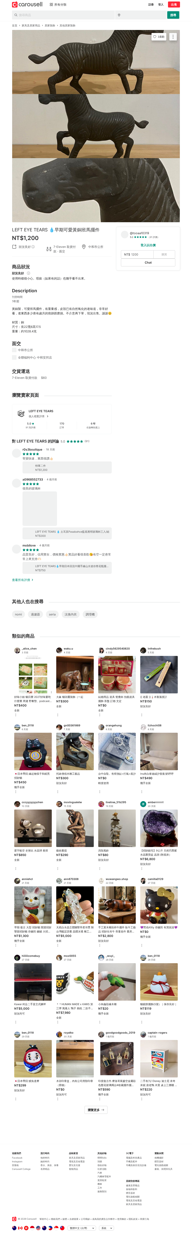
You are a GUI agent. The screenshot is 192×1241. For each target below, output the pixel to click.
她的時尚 (45, 1161)
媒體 (64, 1219)
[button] (68, 416)
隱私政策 (133, 1219)
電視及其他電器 (77, 1161)
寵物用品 (73, 1169)
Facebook (17, 1157)
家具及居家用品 (77, 1157)
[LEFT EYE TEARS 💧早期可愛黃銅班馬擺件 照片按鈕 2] (96, 126)
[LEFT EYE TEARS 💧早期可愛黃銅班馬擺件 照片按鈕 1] (96, 62)
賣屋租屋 (102, 1180)
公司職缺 (85, 1219)
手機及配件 (131, 1161)
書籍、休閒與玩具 (163, 1169)
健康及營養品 (133, 1185)
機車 (100, 1184)
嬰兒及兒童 (74, 1165)
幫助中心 (44, 1219)
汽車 (100, 1172)
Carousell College (21, 1169)
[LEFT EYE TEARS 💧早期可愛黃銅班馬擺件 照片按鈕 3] (96, 190)
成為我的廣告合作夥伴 (103, 1219)
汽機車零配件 (104, 1176)
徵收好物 (102, 1165)
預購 (100, 1161)
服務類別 (102, 1191)
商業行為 (144, 1219)
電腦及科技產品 (134, 1157)
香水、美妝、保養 (49, 1165)
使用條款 (121, 1219)
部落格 (15, 1165)
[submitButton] (173, 15)
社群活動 (102, 1169)
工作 (100, 1187)
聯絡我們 (55, 1219)
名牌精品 (45, 1169)
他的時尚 (45, 1157)
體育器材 (130, 1193)
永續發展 (73, 1219)
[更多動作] (173, 36)
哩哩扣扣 (102, 1157)
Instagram (17, 1161)
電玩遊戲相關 (133, 1196)
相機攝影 (159, 1157)
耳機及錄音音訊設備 (136, 1165)
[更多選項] (15, 715)
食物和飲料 (131, 1189)
